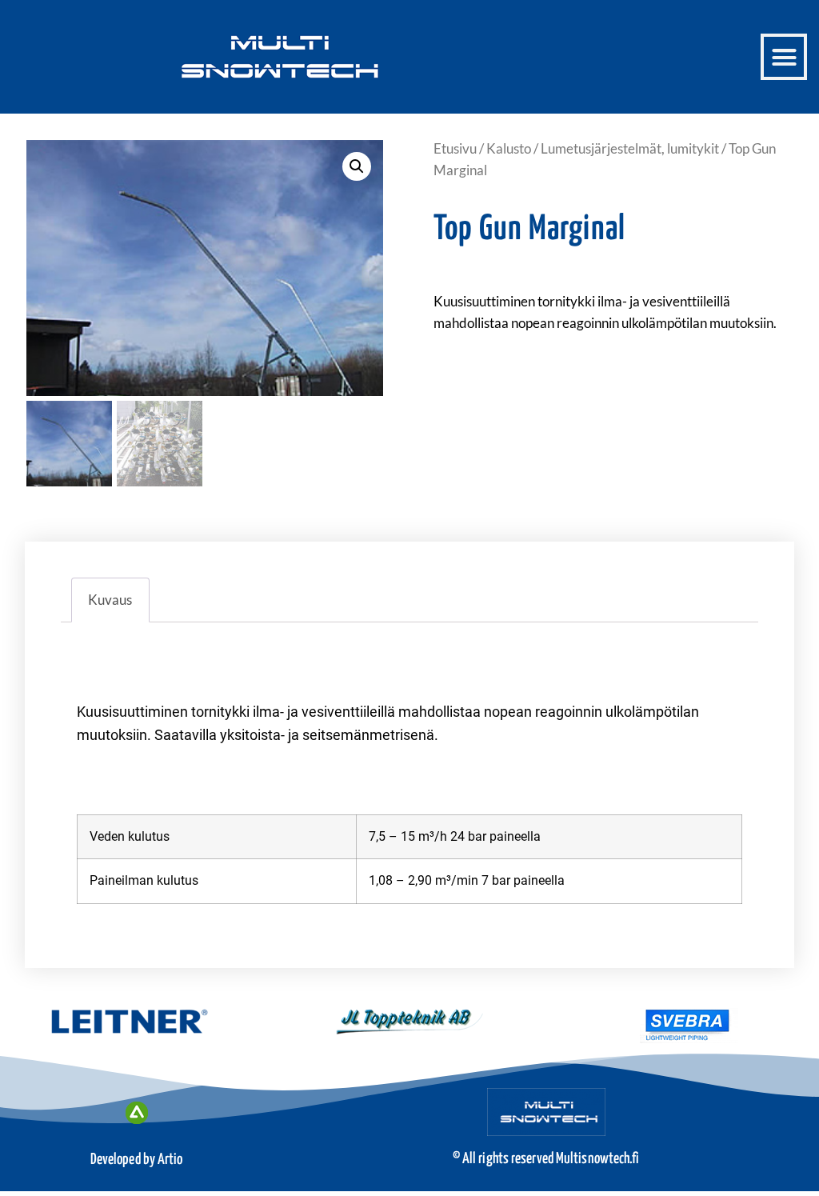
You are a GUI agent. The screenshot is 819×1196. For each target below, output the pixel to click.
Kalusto (508, 148)
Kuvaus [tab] (110, 599)
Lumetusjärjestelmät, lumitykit (630, 148)
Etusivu (455, 148)
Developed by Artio (136, 1159)
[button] (784, 57)
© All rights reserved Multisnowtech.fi (546, 1158)
